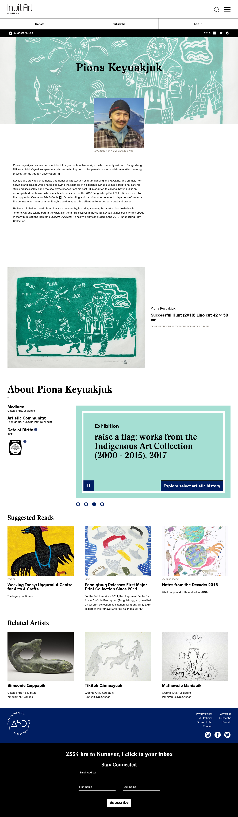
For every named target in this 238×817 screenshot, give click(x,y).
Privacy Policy (204, 714)
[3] (60, 197)
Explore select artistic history (192, 487)
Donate (39, 24)
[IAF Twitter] (227, 735)
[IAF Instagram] (208, 735)
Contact (207, 726)
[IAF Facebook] (217, 735)
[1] (58, 174)
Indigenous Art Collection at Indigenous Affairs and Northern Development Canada (148, 450)
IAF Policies (205, 718)
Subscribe (119, 24)
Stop (88, 485)
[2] (89, 189)
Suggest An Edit (23, 33)
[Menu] (227, 9)
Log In (198, 24)
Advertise (225, 714)
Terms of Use (204, 722)
